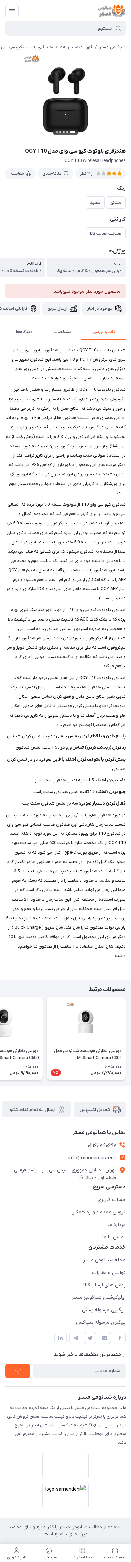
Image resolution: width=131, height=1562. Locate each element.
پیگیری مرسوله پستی (104, 1309)
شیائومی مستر (112, 47)
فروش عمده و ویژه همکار (99, 1212)
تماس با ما (114, 1237)
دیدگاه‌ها (24, 332)
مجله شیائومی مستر (104, 1260)
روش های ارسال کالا (104, 1285)
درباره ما (116, 1224)
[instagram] (105, 1338)
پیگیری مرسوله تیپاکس (101, 1322)
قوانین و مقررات (109, 1272)
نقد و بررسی (104, 332)
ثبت (17, 1371)
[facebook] (120, 1338)
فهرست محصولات (76, 47)
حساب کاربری (112, 1199)
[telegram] (75, 1338)
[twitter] (90, 1338)
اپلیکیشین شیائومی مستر (99, 1297)
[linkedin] (60, 1338)
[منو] (12, 10)
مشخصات (63, 332)
